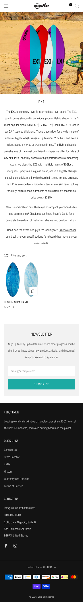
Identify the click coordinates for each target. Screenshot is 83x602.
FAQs (7, 464)
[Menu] (6, 6)
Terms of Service (13, 486)
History (8, 471)
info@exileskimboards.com (19, 508)
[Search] (77, 6)
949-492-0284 (12, 515)
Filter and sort (18, 255)
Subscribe (41, 384)
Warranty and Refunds (16, 479)
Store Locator (11, 457)
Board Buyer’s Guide (57, 214)
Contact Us (10, 450)
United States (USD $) (39, 567)
